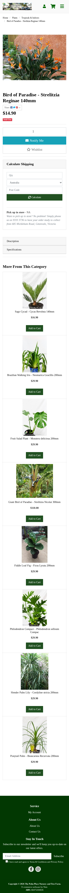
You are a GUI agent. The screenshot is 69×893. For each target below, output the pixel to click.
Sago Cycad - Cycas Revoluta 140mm (34, 311)
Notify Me (36, 140)
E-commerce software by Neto (34, 887)
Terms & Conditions (38, 862)
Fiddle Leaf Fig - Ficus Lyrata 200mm (34, 565)
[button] (34, 150)
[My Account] (44, 6)
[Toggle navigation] (62, 6)
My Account (34, 812)
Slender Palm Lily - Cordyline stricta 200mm (34, 692)
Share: (7, 107)
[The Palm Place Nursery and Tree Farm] (17, 6)
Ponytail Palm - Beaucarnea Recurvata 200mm (34, 756)
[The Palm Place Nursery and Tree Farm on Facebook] (31, 869)
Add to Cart (34, 328)
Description (13, 241)
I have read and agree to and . (36, 862)
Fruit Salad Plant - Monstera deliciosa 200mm (34, 438)
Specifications (14, 249)
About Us (35, 826)
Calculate (36, 197)
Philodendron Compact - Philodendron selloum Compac (34, 631)
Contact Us (34, 831)
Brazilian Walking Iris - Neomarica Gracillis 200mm (34, 375)
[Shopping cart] (53, 6)
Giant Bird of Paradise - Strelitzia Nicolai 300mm (34, 502)
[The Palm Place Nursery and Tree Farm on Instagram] (38, 869)
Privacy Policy (57, 862)
